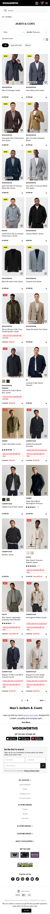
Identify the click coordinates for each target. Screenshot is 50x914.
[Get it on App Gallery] (37, 738)
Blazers (28, 45)
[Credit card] (24, 855)
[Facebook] (13, 879)
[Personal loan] (35, 855)
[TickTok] (37, 879)
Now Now (25, 818)
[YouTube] (32, 879)
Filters (6, 32)
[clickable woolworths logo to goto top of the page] (25, 728)
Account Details (25, 798)
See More (26, 722)
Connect (25, 809)
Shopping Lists (25, 794)
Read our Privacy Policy (31, 770)
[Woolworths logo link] (10, 3)
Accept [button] (26, 910)
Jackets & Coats (16, 45)
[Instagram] (27, 879)
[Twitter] (17, 879)
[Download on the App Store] (12, 738)
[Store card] (14, 855)
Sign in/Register (25, 785)
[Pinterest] (22, 879)
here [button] (35, 906)
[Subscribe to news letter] (43, 765)
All (5, 45)
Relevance (36, 32)
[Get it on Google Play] (24, 738)
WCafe (25, 814)
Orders (25, 789)
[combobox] (27, 10)
